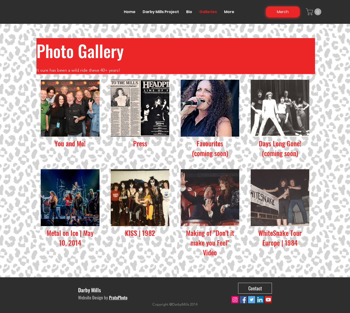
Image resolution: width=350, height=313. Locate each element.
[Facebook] (243, 299)
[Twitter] (251, 299)
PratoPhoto (118, 297)
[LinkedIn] (260, 299)
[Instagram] (235, 299)
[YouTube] (268, 299)
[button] (314, 11)
